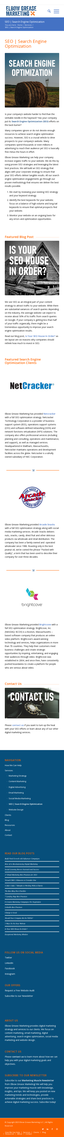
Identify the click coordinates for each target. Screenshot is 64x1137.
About (7, 830)
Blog (7, 820)
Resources (10, 825)
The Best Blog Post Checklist (15, 891)
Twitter (8, 957)
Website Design (16, 809)
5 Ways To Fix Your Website (15, 923)
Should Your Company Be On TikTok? (19, 918)
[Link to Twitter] (43, 1129)
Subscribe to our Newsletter (19, 995)
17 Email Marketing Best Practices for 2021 (21, 874)
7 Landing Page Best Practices (16, 896)
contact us (18, 725)
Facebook (10, 968)
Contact (8, 835)
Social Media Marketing (20, 798)
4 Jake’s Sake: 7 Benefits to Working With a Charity (24, 885)
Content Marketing (17, 781)
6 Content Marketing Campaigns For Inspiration (23, 902)
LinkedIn (9, 962)
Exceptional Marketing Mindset (16, 934)
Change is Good (11, 912)
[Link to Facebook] (52, 1129)
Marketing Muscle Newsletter (38, 1080)
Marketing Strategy (18, 775)
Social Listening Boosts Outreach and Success (22, 869)
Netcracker (49, 413)
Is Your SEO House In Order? (40, 336)
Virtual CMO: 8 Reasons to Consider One (20, 880)
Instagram (10, 973)
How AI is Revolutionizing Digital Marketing (21, 864)
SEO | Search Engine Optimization (24, 21)
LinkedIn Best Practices (13, 907)
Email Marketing (16, 792)
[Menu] (55, 11)
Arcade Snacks (47, 524)
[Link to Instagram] (57, 1129)
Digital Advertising (17, 787)
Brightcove (45, 624)
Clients (8, 815)
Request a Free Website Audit (19, 990)
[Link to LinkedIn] (47, 1129)
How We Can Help (13, 765)
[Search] (48, 11)
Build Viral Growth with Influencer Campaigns (22, 858)
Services (9, 770)
